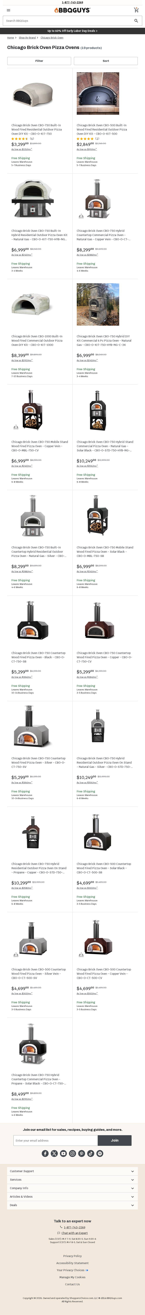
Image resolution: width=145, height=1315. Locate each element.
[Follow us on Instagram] (72, 1153)
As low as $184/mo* (22, 677)
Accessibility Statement (72, 1263)
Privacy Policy (72, 1256)
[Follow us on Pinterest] (81, 1153)
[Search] (136, 21)
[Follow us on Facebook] (45, 1153)
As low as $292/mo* (22, 360)
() (32, 138)
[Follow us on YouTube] (63, 1153)
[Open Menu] (8, 10)
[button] (72, 1171)
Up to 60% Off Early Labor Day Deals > (72, 31)
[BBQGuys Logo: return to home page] (72, 10)
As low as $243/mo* (22, 254)
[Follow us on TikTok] (90, 1153)
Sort (106, 60)
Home (10, 37)
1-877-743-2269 (72, 2)
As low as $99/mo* (87, 149)
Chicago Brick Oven (52, 37)
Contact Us (72, 1284)
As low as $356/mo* (87, 465)
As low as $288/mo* (87, 254)
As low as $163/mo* (87, 887)
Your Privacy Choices (70, 1270)
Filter (39, 60)
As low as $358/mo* (22, 887)
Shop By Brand (27, 37)
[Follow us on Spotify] (99, 1153)
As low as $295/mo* (22, 1099)
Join (114, 1140)
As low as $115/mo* (21, 149)
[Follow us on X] (54, 1153)
